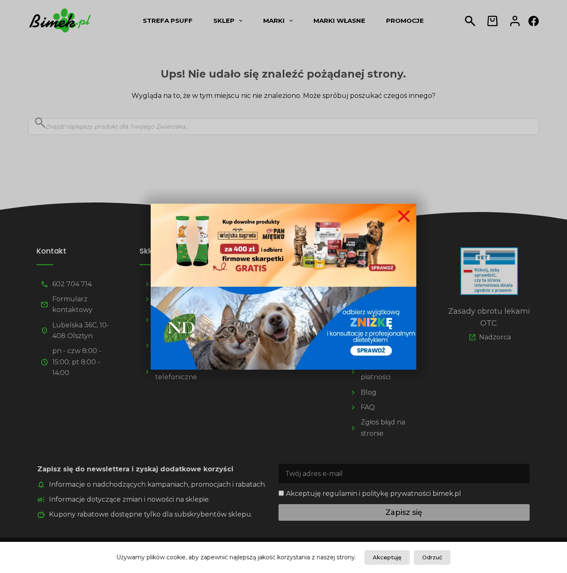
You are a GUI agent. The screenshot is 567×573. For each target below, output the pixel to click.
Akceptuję (387, 557)
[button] (404, 216)
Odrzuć (432, 557)
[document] (283, 286)
